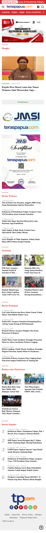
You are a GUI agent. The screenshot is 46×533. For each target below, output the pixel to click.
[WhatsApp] (30, 507)
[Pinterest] (21, 507)
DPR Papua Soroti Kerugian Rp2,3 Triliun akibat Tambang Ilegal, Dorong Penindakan (25, 442)
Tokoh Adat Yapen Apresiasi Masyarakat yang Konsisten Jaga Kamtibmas (19, 222)
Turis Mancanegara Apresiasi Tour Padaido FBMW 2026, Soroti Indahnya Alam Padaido (34, 389)
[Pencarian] (42, 7)
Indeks (7, 515)
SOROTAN (6, 83)
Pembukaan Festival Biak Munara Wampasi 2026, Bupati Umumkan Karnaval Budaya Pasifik (11, 411)
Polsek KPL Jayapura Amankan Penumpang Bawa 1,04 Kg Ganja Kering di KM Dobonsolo (21, 323)
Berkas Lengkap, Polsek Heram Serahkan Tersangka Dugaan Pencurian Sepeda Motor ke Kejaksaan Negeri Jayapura (22, 350)
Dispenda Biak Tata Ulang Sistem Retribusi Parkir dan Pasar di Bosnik (33, 270)
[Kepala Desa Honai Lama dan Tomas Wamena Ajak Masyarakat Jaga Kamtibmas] (23, 68)
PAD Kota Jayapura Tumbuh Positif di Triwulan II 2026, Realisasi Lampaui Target (10, 270)
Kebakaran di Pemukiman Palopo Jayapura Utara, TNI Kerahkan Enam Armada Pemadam (22, 213)
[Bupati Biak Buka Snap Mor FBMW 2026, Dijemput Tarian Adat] (11, 379)
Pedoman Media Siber (28, 518)
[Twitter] (16, 507)
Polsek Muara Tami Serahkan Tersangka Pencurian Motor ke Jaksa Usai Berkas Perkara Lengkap (22, 341)
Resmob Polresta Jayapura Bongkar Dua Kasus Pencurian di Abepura (20, 332)
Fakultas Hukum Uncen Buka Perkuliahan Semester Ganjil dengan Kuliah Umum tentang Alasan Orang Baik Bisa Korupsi (24, 469)
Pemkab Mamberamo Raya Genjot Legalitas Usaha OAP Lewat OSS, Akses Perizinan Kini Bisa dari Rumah (11, 292)
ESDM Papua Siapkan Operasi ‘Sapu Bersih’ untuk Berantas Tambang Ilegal (25, 451)
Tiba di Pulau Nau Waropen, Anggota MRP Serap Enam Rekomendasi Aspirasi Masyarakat (21, 204)
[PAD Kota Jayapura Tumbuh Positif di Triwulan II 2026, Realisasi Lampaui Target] (11, 260)
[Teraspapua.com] (19, 6)
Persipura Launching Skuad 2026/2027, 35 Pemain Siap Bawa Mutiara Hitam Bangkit (24, 478)
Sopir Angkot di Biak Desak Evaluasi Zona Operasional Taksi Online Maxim (18, 231)
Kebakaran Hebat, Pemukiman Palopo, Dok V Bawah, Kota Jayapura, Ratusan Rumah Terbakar (26, 432)
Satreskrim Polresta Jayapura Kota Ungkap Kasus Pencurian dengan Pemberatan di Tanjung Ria (21, 359)
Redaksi (38, 515)
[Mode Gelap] (38, 7)
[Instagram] (26, 507)
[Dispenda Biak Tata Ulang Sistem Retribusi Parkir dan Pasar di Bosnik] (34, 260)
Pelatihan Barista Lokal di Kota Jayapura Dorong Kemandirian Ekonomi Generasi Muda (34, 292)
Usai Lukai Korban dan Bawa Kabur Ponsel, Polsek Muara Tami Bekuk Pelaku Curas (22, 313)
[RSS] (35, 507)
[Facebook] (11, 507)
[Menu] (3, 7)
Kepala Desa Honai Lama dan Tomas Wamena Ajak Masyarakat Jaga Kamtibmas (20, 90)
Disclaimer (13, 518)
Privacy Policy (27, 515)
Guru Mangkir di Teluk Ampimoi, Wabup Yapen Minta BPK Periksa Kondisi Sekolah (21, 240)
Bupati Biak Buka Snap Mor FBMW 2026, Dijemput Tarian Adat (11, 389)
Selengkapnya (23, 102)
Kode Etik (16, 515)
